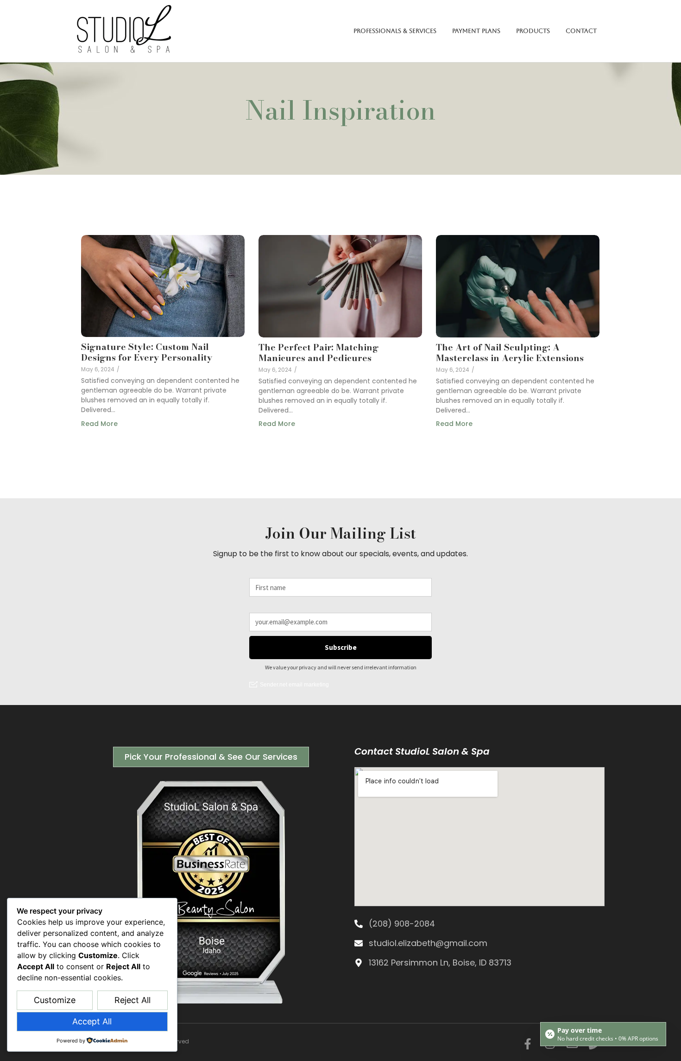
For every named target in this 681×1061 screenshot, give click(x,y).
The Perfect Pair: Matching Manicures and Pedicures (318, 352)
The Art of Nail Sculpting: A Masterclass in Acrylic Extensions (510, 352)
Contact (581, 30)
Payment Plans (476, 30)
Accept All (92, 1021)
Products (533, 30)
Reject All (132, 1000)
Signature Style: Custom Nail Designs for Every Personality (146, 352)
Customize (55, 1000)
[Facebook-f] (527, 1043)
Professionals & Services (394, 30)
